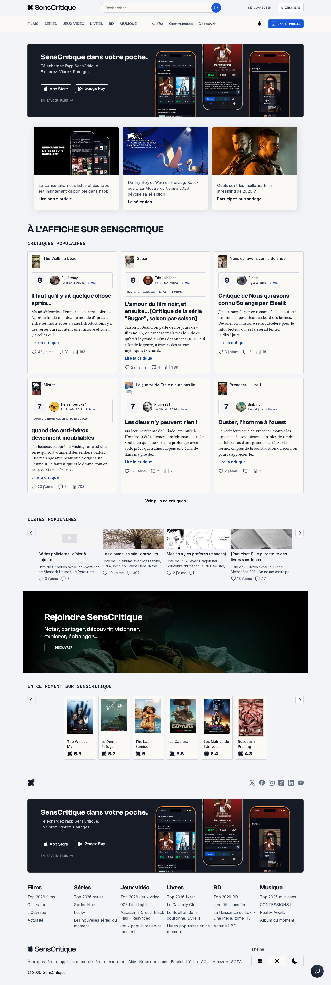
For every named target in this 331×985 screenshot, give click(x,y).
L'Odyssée (36, 912)
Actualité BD (224, 925)
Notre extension (110, 961)
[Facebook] (262, 784)
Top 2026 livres (181, 896)
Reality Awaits (272, 912)
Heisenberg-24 (74, 404)
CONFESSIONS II (276, 904)
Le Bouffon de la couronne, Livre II (183, 915)
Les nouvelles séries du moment (95, 923)
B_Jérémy (70, 278)
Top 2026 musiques (278, 896)
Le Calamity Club (182, 904)
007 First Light (133, 904)
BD (217, 887)
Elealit (253, 278)
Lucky (79, 912)
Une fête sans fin (229, 904)
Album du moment (277, 920)
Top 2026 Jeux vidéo (139, 896)
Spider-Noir (84, 904)
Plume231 (162, 404)
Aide (132, 961)
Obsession (36, 904)
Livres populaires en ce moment (188, 928)
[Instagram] (272, 784)
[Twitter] (252, 784)
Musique (271, 887)
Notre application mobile (70, 961)
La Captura (179, 742)
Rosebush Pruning (246, 744)
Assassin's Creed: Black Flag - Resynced (142, 915)
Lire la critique (45, 342)
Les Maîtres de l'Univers (216, 744)
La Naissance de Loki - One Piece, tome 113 (234, 915)
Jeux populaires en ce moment (141, 928)
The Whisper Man (78, 744)
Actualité (35, 920)
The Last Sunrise (142, 744)
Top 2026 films (41, 896)
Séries (82, 887)
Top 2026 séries (88, 896)
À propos (36, 961)
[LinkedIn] (291, 784)
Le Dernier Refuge (110, 744)
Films (34, 887)
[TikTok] (281, 784)
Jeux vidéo (135, 887)
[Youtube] (301, 784)
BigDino (254, 404)
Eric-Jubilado (166, 278)
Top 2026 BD (225, 896)
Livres (175, 887)
